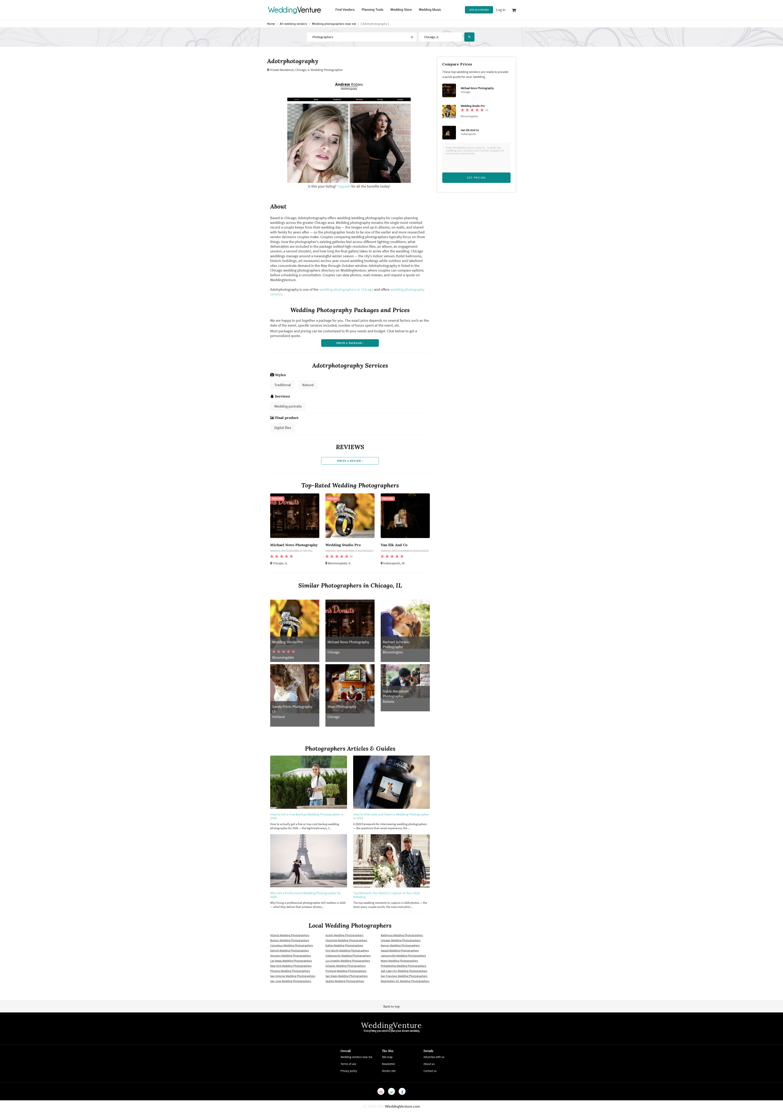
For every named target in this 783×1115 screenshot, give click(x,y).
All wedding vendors (293, 23)
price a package (349, 343)
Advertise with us (434, 1057)
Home (271, 23)
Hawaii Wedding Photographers (400, 950)
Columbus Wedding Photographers (291, 945)
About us (429, 1064)
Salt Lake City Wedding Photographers (404, 971)
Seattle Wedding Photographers (344, 981)
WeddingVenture (391, 1025)
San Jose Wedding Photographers (290, 981)
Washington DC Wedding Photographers (405, 981)
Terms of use (348, 1064)
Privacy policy (349, 1071)
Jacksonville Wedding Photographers (403, 955)
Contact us (430, 1071)
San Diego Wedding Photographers (346, 976)
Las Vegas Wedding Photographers (291, 961)
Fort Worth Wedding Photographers (347, 950)
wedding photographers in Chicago (346, 289)
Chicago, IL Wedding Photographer (319, 70)
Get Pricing (476, 177)
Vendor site (389, 1071)
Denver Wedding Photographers (400, 945)
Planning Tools (372, 10)
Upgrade (344, 186)
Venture (294, 10)
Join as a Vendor (479, 9)
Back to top (391, 1006)
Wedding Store (401, 10)
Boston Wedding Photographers (289, 940)
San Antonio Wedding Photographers (292, 976)
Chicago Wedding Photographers (400, 940)
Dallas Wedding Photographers (344, 945)
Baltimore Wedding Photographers (402, 935)
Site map (387, 1057)
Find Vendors (345, 10)
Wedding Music (430, 10)
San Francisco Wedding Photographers (404, 976)
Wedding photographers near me (334, 23)
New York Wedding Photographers (291, 966)
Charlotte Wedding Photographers (346, 940)
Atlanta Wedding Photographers (289, 935)
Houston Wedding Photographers (290, 955)
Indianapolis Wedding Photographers (348, 955)
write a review (349, 460)
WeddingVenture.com (402, 1106)
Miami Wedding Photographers (399, 961)
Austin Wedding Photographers (344, 935)
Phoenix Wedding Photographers (290, 971)
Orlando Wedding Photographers (345, 966)
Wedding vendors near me (356, 1057)
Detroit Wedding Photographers (289, 950)
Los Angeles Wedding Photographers (347, 961)
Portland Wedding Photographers (345, 971)
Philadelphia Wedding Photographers (403, 966)
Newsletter (388, 1064)
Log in (500, 9)
